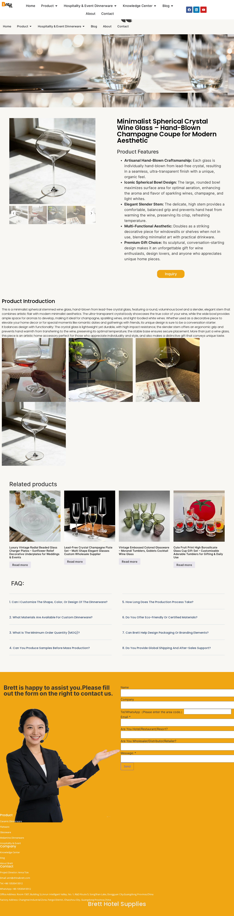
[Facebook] (189, 10)
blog (2, 857)
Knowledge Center (10, 852)
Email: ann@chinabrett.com (15, 877)
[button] (60, 604)
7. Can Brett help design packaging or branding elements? (165, 633)
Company (127, 699)
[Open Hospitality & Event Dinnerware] (115, 5)
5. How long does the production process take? (157, 602)
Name (125, 687)
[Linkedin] (196, 10)
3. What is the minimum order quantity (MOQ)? (44, 633)
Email (126, 716)
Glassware (5, 832)
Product (6, 815)
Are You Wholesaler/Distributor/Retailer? (148, 741)
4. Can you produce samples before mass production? (49, 648)
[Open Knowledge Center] (155, 5)
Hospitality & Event (10, 843)
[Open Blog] (172, 5)
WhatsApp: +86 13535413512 (15, 888)
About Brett (6, 863)
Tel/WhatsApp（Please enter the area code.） (152, 711)
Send (127, 766)
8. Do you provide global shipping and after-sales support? (166, 648)
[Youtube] (203, 10)
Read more (20, 565)
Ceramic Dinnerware (11, 821)
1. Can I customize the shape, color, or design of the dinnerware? (58, 602)
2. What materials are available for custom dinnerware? (51, 617)
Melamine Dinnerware (12, 837)
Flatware (4, 826)
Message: (128, 753)
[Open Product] (56, 5)
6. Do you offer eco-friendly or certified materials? (159, 617)
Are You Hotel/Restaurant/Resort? (144, 728)
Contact (6, 866)
